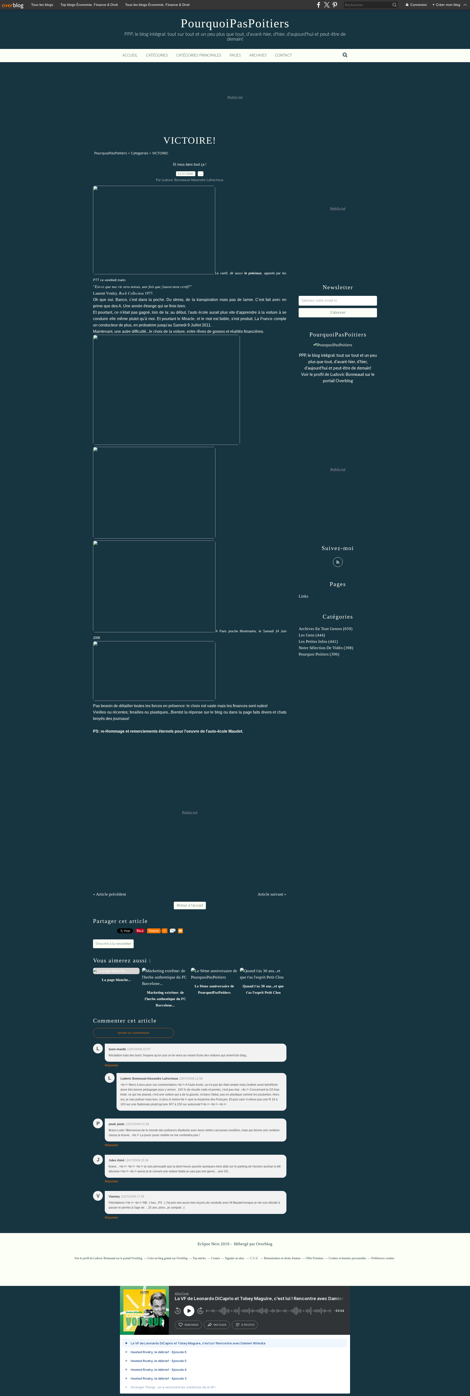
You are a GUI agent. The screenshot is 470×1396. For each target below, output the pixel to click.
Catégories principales (198, 55)
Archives (258, 55)
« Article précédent (109, 894)
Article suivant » (272, 894)
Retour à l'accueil (190, 905)
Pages (235, 55)
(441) (318, 641)
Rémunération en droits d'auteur (282, 1258)
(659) (325, 628)
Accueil (130, 55)
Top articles (199, 1258)
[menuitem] (130, 55)
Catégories (157, 55)
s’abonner (191, 1324)
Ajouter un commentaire (133, 1033)
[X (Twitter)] (327, 5)
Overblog (264, 1244)
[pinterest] (335, 5)
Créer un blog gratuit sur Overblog (167, 1258)
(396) (319, 654)
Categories (139, 153)
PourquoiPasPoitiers (235, 23)
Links (303, 596)
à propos (247, 1324)
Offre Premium (314, 1258)
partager (219, 1324)
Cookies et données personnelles (347, 1258)
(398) (326, 648)
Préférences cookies (382, 1258)
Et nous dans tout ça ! (189, 164)
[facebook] (319, 5)
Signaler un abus (235, 1258)
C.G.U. (254, 1258)
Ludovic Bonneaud (347, 374)
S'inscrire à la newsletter (113, 944)
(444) (312, 635)
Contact (283, 55)
